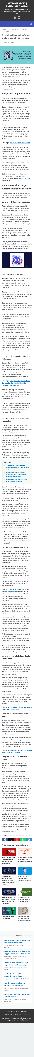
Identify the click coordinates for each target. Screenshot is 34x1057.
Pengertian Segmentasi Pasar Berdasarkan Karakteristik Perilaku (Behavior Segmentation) (16, 383)
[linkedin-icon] (19, 18)
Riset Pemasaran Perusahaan (20, 143)
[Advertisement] (17, 1039)
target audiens (23, 178)
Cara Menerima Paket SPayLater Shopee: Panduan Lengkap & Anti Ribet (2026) (17, 467)
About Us (16, 1011)
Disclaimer (27, 1014)
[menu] (4, 24)
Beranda (9, 1011)
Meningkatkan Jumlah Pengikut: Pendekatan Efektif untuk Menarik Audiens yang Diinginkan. (16, 474)
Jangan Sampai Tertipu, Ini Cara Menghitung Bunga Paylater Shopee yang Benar (8, 880)
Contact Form (8, 1014)
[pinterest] (17, 839)
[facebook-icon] (15, 18)
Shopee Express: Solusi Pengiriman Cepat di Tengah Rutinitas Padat (25, 859)
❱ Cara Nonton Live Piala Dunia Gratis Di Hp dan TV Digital (24, 899)
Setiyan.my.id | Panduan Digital (17, 5)
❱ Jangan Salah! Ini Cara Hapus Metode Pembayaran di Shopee (25, 918)
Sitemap (23, 1011)
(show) (13, 89)
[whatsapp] (23, 839)
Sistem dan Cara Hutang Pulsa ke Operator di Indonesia (24, 878)
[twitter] (11, 839)
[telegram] (29, 839)
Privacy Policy (18, 1014)
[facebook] (5, 839)
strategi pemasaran (11, 592)
